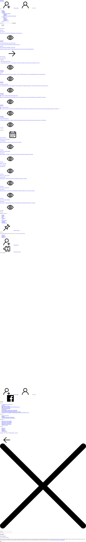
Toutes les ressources (16, 230)
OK (0, 541)
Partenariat (3, 430)
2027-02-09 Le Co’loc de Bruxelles (7, 422)
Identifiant (1, 531)
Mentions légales (11, 432)
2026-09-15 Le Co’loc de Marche (6, 424)
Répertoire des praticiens (5, 415)
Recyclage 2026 (4, 409)
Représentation (4, 429)
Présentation (3, 428)
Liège (2, 217)
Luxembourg (3, 218)
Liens (1, 1)
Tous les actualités (2, 56)
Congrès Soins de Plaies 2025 (6, 408)
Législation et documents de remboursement (8, 417)
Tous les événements (3, 137)
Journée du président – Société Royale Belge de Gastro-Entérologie (11, 411)
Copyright (1, 432)
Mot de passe (2, 532)
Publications (3, 221)
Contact (3, 1)
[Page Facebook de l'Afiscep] (10, 401)
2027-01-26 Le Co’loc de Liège (6, 423)
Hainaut (3, 216)
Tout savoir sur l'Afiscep (17, 251)
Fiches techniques (4, 220)
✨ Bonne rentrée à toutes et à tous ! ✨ (7, 404)
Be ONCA (3, 405)
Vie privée (16, 432)
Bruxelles (3, 215)
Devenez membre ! (4, 431)
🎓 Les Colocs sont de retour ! (6, 407)
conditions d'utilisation (19, 434)
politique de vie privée (12, 434)
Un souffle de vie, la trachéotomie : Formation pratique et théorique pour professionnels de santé (15, 412)
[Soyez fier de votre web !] (1, 436)
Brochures (3, 416)
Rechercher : (2, 23)
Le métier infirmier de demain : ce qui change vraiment (9, 410)
